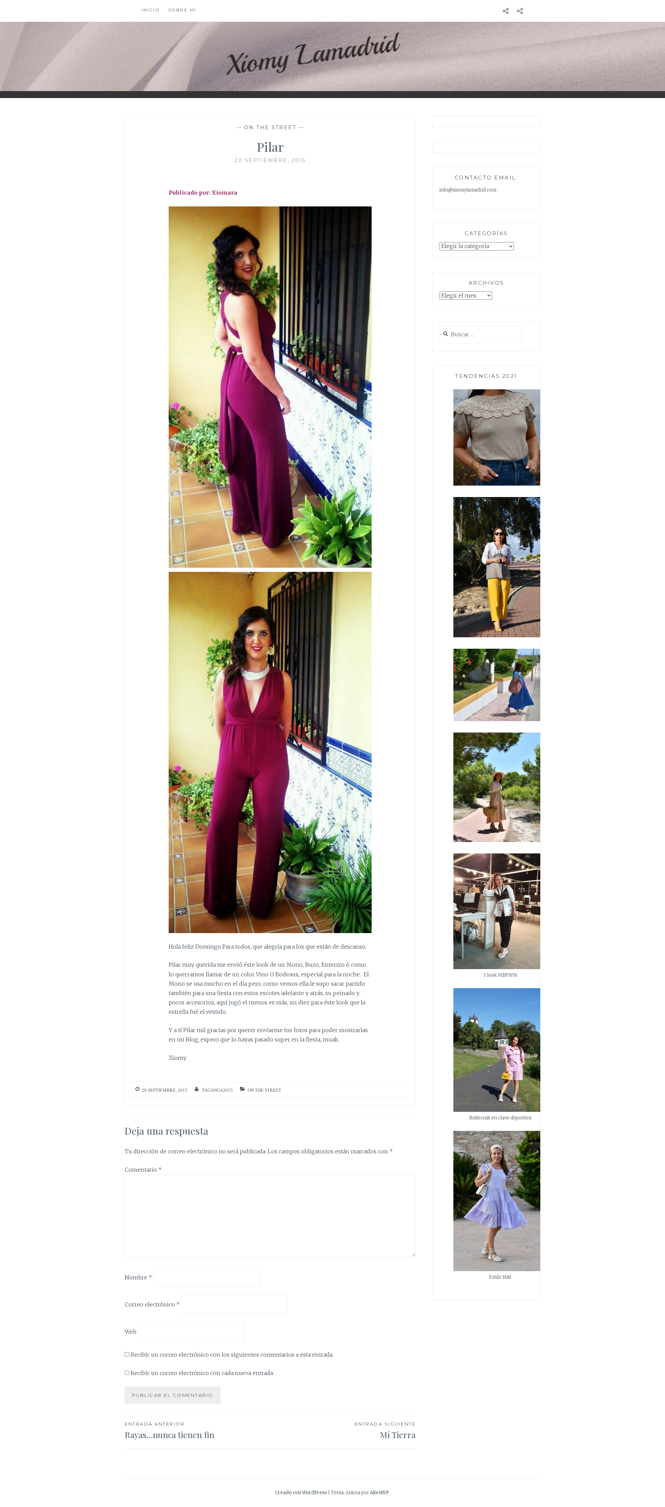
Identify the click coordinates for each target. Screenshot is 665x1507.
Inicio (150, 9)
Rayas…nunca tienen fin (169, 1430)
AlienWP (379, 1493)
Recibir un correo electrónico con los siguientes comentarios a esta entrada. (232, 1354)
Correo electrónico (152, 1304)
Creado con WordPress (301, 1493)
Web (130, 1331)
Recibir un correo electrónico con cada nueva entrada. (202, 1372)
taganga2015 (217, 1090)
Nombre (138, 1277)
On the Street (270, 127)
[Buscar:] (481, 335)
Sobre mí (182, 9)
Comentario (143, 1169)
